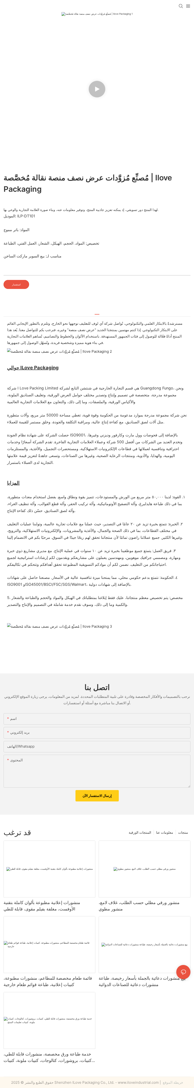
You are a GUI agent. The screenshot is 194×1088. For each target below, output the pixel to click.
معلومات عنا (164, 832)
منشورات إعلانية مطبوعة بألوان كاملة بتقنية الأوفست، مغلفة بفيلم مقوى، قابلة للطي (42, 905)
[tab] (97, 313)
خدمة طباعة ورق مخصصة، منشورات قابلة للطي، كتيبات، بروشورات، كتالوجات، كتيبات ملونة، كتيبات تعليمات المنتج (48, 1057)
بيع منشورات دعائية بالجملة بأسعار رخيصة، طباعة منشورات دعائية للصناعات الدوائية (142, 981)
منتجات (183, 832)
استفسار (16, 284)
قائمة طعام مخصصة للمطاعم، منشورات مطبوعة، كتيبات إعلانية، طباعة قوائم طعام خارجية (48, 981)
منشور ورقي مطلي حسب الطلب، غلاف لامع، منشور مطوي (139, 905)
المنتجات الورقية (140, 832)
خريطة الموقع (172, 1082)
